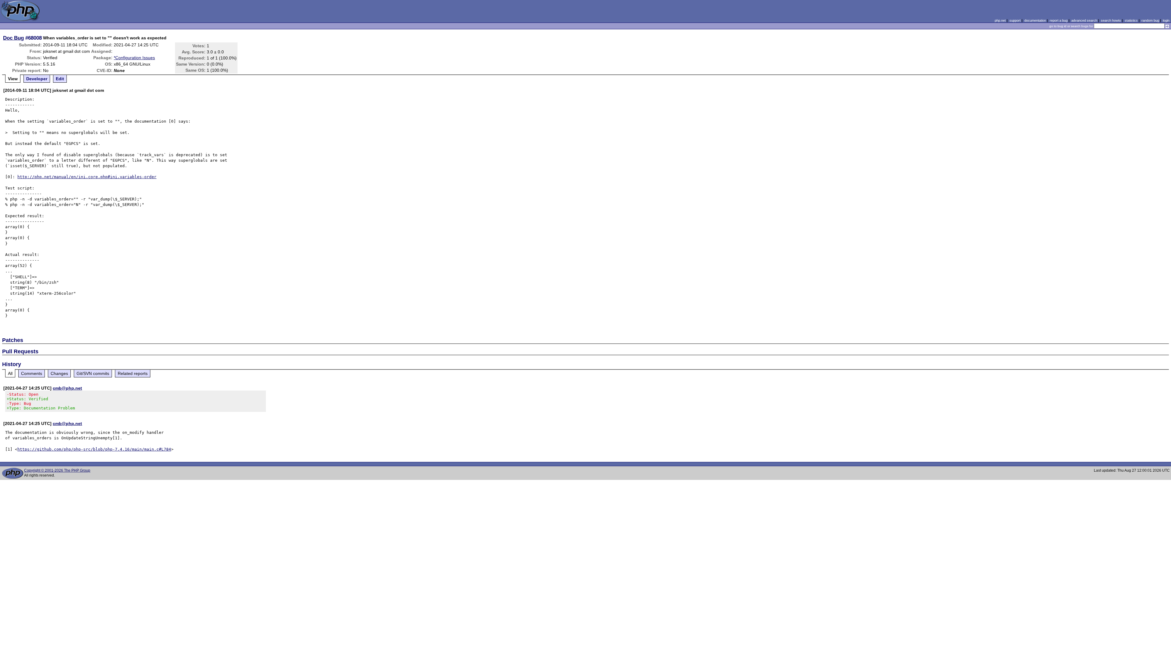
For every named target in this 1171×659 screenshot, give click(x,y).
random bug (1150, 20)
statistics (1131, 20)
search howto (1111, 20)
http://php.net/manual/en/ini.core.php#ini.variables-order (86, 177)
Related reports (133, 373)
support (1015, 20)
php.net (1000, 20)
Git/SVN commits (93, 373)
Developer (36, 78)
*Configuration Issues (134, 57)
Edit (60, 78)
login (1166, 20)
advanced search (1084, 20)
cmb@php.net (67, 388)
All (10, 373)
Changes (59, 373)
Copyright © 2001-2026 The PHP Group (57, 470)
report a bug (1059, 20)
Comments (31, 373)
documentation (1035, 20)
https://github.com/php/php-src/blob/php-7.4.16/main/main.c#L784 (94, 449)
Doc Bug (13, 38)
